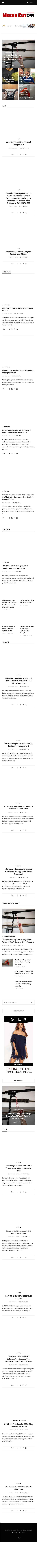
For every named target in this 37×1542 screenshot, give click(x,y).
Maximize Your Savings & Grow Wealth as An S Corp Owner (15, 567)
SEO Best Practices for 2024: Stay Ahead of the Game (18, 1425)
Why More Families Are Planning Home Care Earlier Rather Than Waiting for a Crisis (26, 77)
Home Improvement (10, 52)
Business (6, 75)
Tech (4, 1129)
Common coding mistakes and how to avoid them (18, 1232)
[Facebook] (17, 154)
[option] (18, 1105)
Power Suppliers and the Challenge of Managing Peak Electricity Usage (16, 431)
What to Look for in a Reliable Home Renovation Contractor (24, 972)
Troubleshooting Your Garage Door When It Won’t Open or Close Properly (13, 58)
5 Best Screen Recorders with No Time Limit (18, 1488)
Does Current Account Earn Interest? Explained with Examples (27, 630)
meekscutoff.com (18, 1532)
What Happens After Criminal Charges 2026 (18, 143)
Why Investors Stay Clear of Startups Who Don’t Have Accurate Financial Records (9, 604)
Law (4, 106)
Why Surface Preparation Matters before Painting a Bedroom (26, 95)
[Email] (25, 154)
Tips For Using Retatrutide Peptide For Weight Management (10, 95)
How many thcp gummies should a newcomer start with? (18, 807)
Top (19, 1538)
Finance (6, 529)
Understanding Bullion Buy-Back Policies (27, 602)
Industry (7, 426)
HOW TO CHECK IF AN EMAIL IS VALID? (18, 1297)
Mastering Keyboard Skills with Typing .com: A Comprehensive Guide (18, 1168)
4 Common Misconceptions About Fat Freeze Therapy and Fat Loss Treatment (18, 871)
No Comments (20, 65)
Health (22, 71)
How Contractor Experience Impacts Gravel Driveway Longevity (23, 984)
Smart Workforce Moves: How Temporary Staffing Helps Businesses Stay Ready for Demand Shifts (18, 497)
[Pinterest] (23, 154)
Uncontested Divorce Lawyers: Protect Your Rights (18, 252)
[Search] (27, 2)
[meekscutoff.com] (18, 15)
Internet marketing (19, 1420)
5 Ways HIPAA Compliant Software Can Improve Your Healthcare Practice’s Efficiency (18, 1358)
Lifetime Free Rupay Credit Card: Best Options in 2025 (8, 629)
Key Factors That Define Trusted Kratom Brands (9, 79)
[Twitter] (20, 154)
